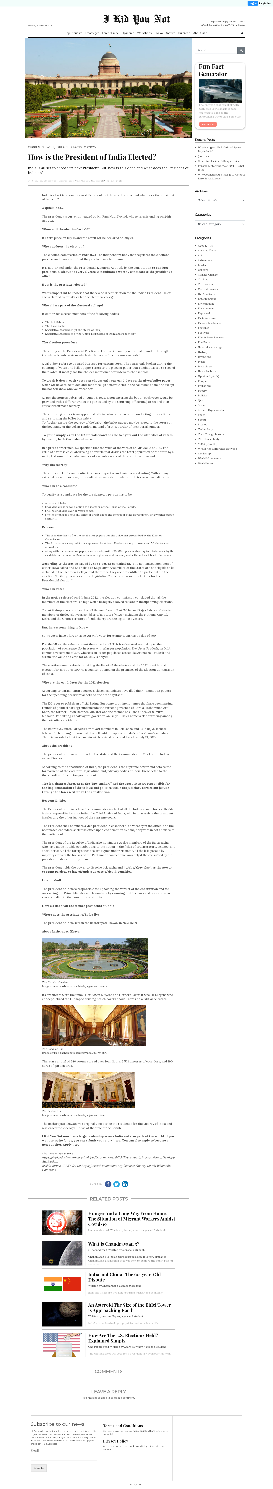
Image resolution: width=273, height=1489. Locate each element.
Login (252, 3)
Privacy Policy (140, 1446)
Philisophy (204, 385)
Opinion (127, 33)
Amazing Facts (207, 250)
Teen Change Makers (211, 434)
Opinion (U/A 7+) (208, 376)
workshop (204, 453)
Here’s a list (51, 906)
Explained (64, 147)
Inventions (204, 356)
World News (205, 463)
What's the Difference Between (217, 448)
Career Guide (110, 33)
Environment (206, 308)
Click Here (237, 25)
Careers (203, 269)
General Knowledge (210, 347)
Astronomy (205, 260)
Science (202, 405)
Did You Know (164, 33)
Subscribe (39, 1468)
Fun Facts (204, 342)
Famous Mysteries (209, 323)
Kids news (104, 181)
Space (201, 415)
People (202, 381)
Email (36, 1451)
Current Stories (41, 147)
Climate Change (208, 274)
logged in (104, 1397)
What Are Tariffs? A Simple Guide (219, 161)
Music (201, 361)
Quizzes (183, 33)
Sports (202, 419)
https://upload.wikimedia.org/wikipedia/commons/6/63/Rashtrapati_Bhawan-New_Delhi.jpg (108, 1157)
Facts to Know (84, 147)
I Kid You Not (136, 18)
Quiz (201, 400)
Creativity (91, 33)
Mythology (205, 366)
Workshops (144, 33)
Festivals (203, 332)
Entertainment (207, 298)
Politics (202, 395)
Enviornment (206, 303)
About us (199, 33)
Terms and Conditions (144, 1431)
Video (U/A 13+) (207, 444)
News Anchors (207, 371)
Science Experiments (211, 410)
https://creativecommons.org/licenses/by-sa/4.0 (116, 1166)
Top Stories (72, 33)
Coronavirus (205, 284)
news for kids (116, 181)
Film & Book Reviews (211, 337)
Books (202, 265)
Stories (202, 424)
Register (265, 3)
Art (200, 255)
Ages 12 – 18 (205, 245)
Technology (205, 429)
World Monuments (209, 458)
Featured (203, 327)
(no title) (203, 156)
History (202, 352)
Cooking (203, 279)
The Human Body (208, 439)
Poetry (202, 390)
